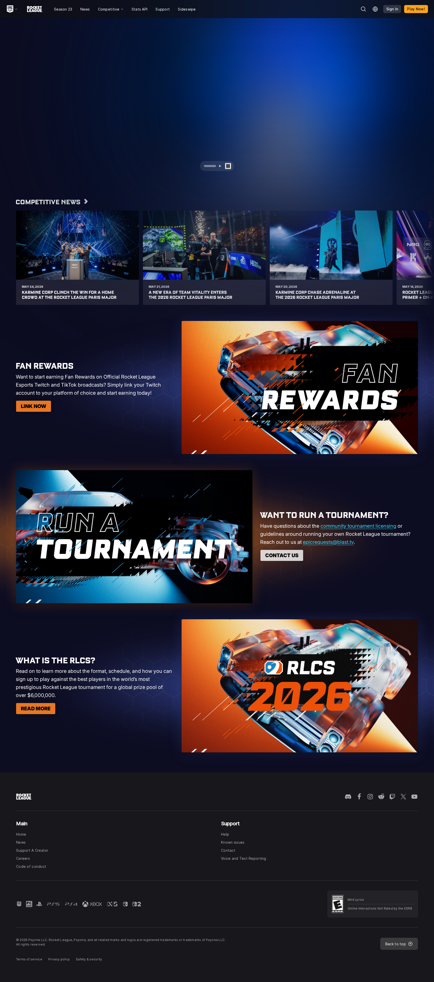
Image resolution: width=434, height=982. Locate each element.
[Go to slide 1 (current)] (205, 166)
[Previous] (13, 98)
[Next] (420, 98)
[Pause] (426, 26)
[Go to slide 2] (215, 166)
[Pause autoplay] (228, 166)
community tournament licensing (358, 526)
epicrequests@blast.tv (328, 542)
